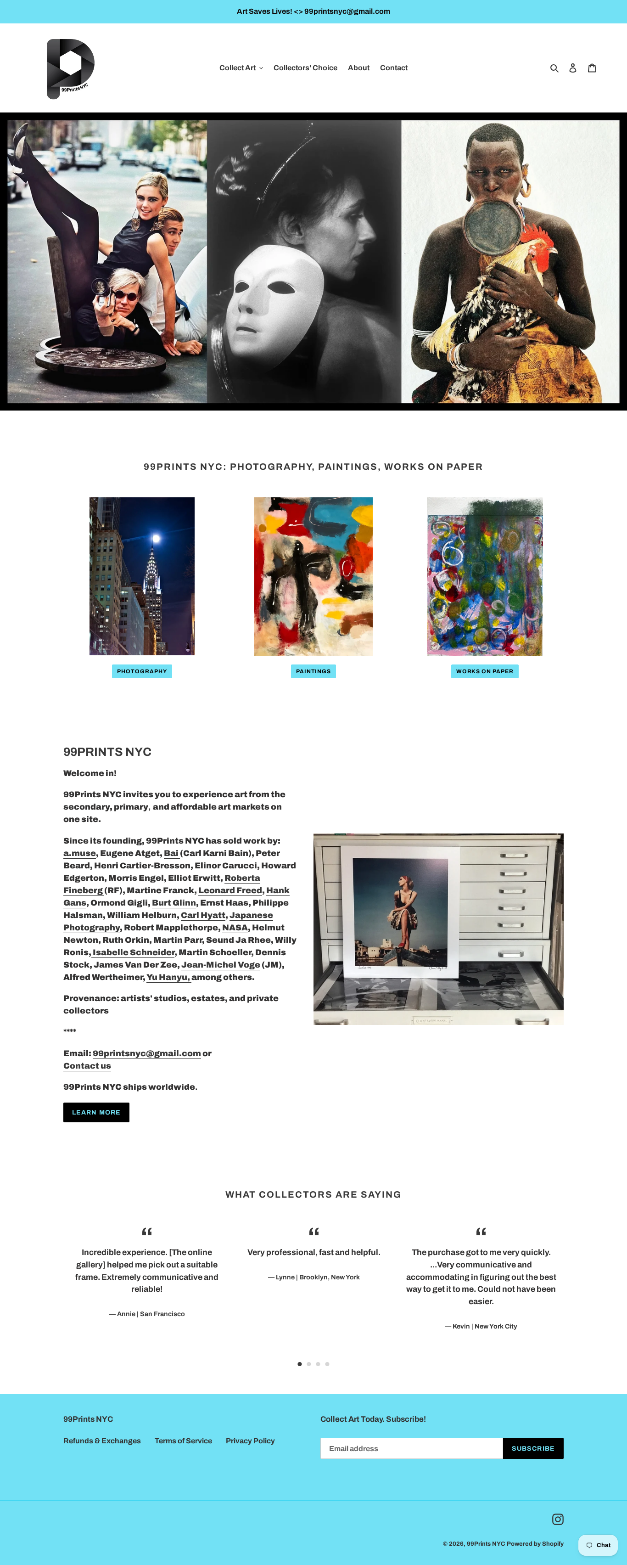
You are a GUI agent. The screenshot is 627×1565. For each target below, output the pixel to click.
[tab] (299, 1364)
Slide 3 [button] (318, 1364)
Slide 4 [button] (327, 1364)
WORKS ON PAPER (485, 671)
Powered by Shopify (535, 1544)
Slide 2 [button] (309, 1364)
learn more (96, 1112)
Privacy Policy (250, 1441)
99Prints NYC (486, 1544)
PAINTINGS (313, 671)
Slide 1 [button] (299, 1364)
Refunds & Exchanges (102, 1441)
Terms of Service (183, 1441)
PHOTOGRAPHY (142, 671)
